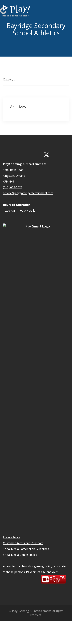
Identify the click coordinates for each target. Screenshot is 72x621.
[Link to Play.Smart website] (36, 373)
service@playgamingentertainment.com (28, 193)
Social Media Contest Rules (20, 555)
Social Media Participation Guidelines (26, 549)
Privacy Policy (11, 537)
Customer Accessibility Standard (23, 543)
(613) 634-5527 (12, 187)
